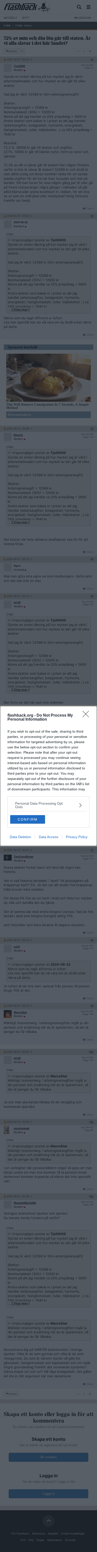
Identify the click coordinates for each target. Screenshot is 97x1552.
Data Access (48, 837)
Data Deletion (20, 837)
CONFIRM (28, 819)
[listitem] (48, 805)
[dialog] (48, 776)
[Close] (87, 715)
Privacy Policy (77, 837)
